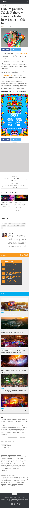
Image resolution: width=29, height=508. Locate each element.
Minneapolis (4, 467)
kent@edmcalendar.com (16, 247)
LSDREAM (23, 223)
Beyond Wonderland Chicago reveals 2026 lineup (13, 410)
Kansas (13, 479)
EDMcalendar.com (17, 499)
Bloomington (4, 456)
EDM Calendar (4, 444)
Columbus (16, 458)
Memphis (15, 465)
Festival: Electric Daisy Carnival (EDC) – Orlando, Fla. (13, 269)
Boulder (11, 456)
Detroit (3, 434)
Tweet (17, 49)
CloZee (9, 223)
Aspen (9, 455)
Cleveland (3, 458)
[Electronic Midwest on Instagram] (25, 255)
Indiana (4, 479)
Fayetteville (19, 460)
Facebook (10, 437)
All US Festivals (11, 485)
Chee (6, 223)
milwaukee (4, 225)
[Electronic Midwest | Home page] (4, 2)
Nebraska (3, 482)
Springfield (19, 468)
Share (6, 49)
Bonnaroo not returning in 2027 (9, 314)
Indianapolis (14, 461)
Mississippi (16, 480)
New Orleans (18, 467)
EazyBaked (14, 223)
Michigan (3, 480)
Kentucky (18, 479)
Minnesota (9, 225)
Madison (9, 465)
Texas (9, 484)
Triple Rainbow (23, 53)
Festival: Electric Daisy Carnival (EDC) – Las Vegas (13, 277)
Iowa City (21, 461)
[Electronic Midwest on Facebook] (20, 255)
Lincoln (22, 463)
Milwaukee (22, 465)
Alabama (3, 477)
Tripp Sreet (22, 225)
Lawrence (16, 463)
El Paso (12, 460)
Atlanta (14, 455)
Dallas (21, 458)
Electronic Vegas (5, 447)
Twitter (15, 437)
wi (2, 227)
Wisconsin (14, 484)
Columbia (9, 458)
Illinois (26, 477)
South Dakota (20, 482)
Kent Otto (5, 26)
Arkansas (9, 477)
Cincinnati (22, 456)
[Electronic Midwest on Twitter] (22, 255)
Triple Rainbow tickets (7, 75)
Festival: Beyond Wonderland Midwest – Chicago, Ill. (13, 281)
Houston (8, 461)
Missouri (23, 480)
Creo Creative (18, 500)
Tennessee (3, 484)
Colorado (15, 477)
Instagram (22, 437)
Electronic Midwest (6, 445)
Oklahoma (13, 482)
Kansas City (4, 463)
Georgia (21, 477)
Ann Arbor (4, 455)
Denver (3, 460)
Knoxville (10, 463)
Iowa (8, 479)
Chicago (24, 432)
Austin (19, 455)
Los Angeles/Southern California (13, 432)
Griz (19, 223)
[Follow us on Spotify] (27, 255)
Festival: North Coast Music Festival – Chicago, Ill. (12, 264)
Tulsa (6, 470)
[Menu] (27, 2)
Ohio (8, 482)
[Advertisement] (14, 157)
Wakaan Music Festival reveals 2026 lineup (12, 332)
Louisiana (24, 479)
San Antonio (12, 468)
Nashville (11, 467)
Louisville (3, 465)
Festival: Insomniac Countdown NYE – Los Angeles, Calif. (13, 273)
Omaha (6, 468)
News (3, 5)
